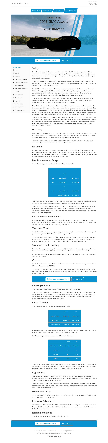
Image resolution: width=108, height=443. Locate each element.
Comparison (18, 67)
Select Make (36, 11)
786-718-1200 (93, 5)
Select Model (47, 11)
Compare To (58, 11)
